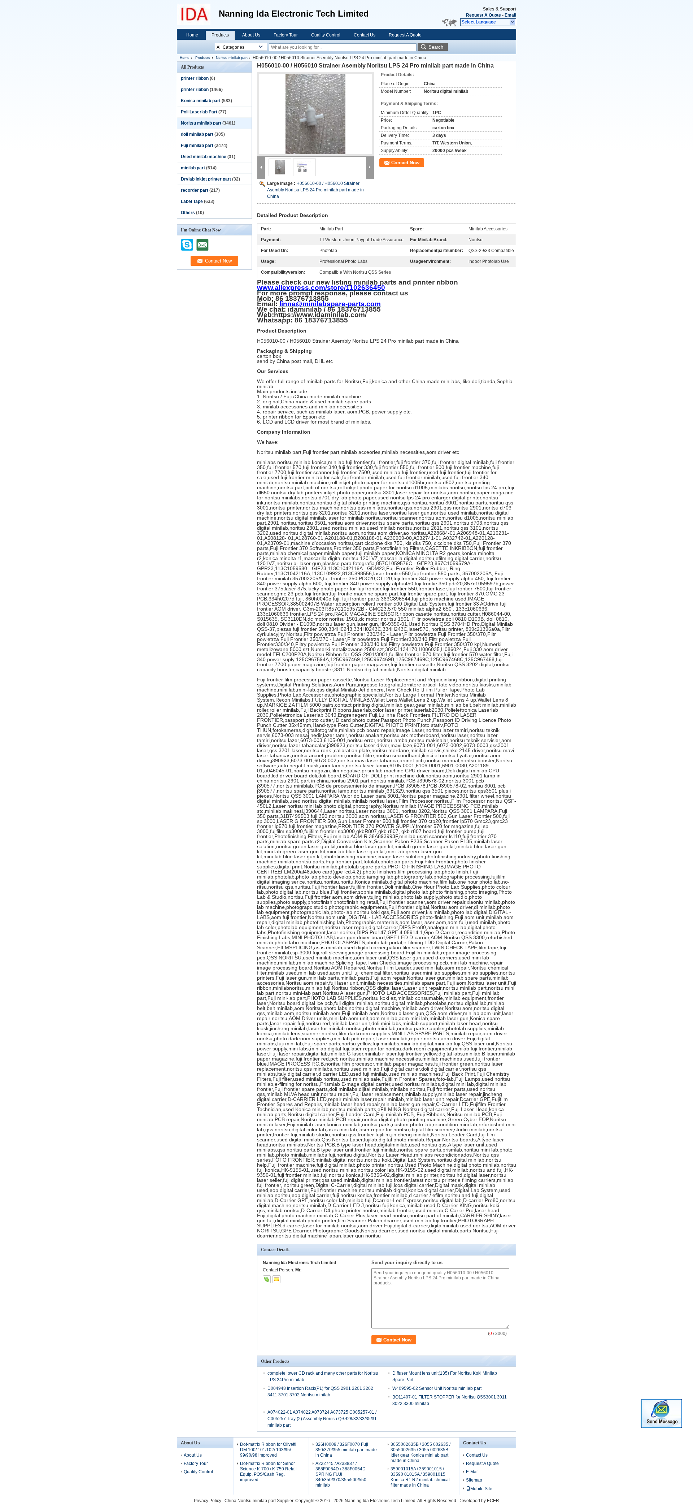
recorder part (194, 190)
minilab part (193, 167)
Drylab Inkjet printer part (206, 179)
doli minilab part (197, 134)
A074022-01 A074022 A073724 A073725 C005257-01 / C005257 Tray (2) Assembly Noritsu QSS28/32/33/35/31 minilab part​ (322, 1419)
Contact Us (364, 35)
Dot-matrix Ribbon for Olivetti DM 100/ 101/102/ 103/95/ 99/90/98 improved (268, 1450)
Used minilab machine (203, 156)
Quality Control (325, 35)
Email (510, 15)
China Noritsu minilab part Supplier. (260, 1500)
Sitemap (474, 1480)
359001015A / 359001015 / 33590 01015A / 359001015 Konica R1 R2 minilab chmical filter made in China (420, 1477)
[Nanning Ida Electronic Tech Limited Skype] (267, 1279)
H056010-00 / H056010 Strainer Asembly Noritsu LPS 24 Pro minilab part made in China (315, 190)
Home (192, 35)
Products (220, 35)
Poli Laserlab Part (199, 111)
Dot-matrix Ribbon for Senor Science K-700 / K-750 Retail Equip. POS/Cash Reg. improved (268, 1471)
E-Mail (472, 1471)
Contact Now (405, 162)
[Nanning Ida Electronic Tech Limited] (513, 22)
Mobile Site (481, 1488)
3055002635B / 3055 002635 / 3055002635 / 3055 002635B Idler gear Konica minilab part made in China (420, 1452)
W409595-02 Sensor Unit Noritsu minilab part (436, 1388)
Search (435, 47)
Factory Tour (286, 35)
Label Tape (192, 201)
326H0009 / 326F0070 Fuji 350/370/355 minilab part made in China (346, 1450)
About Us (251, 35)
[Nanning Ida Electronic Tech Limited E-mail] (276, 1279)
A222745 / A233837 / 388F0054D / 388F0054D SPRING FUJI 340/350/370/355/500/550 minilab (340, 1474)
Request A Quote (483, 15)
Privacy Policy (207, 1500)
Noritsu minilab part (232, 58)
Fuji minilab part (197, 145)
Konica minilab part (201, 100)
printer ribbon (195, 78)
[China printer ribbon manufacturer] (198, 14)
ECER (493, 1500)
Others (188, 212)
